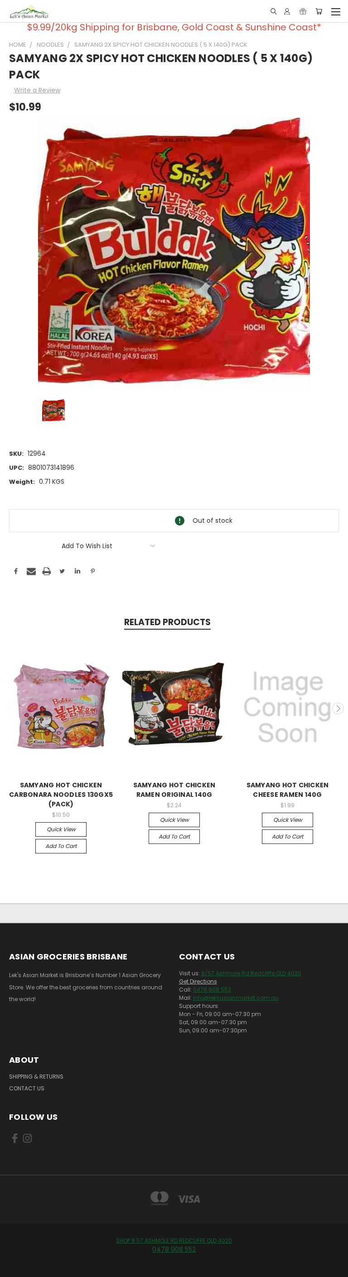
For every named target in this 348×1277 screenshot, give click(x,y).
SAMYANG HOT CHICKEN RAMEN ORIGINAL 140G (174, 790)
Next (338, 708)
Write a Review (37, 90)
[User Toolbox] (287, 11)
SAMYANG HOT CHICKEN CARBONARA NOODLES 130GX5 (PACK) (61, 795)
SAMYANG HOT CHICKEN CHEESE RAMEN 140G (287, 790)
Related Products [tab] (167, 622)
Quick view (61, 829)
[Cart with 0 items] (319, 11)
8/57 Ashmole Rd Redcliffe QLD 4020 (251, 973)
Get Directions (198, 981)
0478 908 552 (212, 989)
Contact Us (26, 1088)
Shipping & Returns (36, 1076)
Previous (10, 708)
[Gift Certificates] (303, 11)
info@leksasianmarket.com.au (236, 998)
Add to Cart (61, 846)
